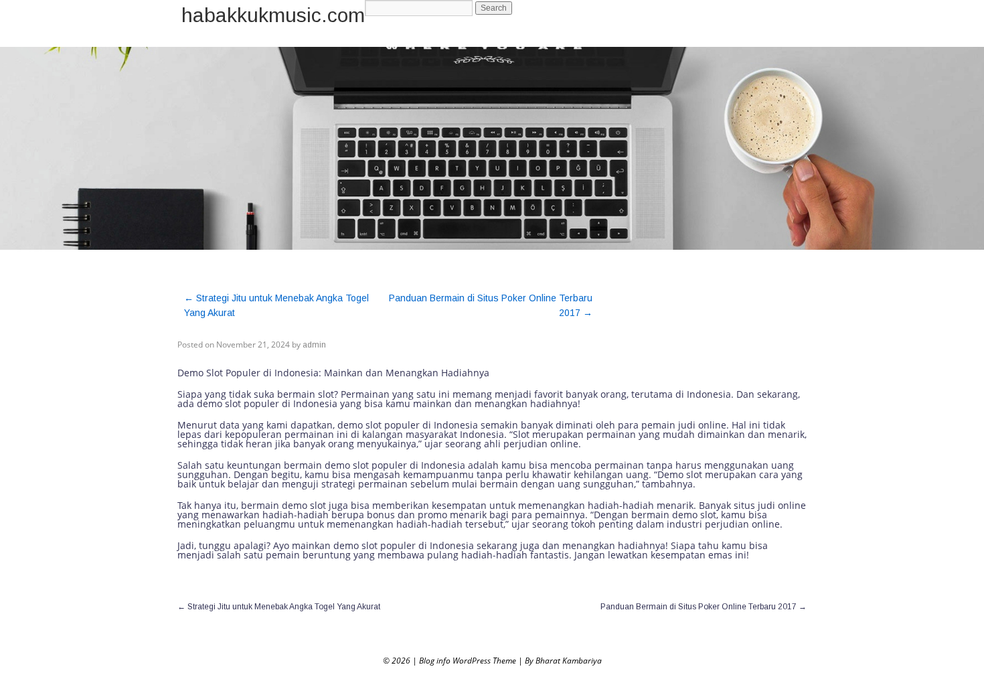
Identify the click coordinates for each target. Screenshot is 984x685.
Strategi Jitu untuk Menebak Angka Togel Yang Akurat (278, 606)
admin (314, 345)
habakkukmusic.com (273, 15)
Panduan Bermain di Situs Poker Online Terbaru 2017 (703, 606)
